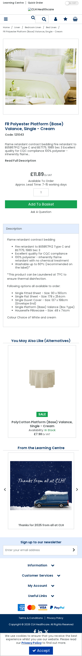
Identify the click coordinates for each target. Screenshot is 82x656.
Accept (43, 650)
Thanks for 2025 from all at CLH (41, 525)
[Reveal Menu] (6, 19)
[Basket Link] (75, 20)
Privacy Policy (55, 617)
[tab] (41, 229)
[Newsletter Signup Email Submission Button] (74, 550)
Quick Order (35, 2)
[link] (34, 632)
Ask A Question (41, 212)
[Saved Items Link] (65, 19)
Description (14, 229)
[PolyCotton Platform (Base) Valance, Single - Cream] (42, 379)
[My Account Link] (55, 19)
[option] (41, 77)
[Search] (44, 19)
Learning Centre (13, 2)
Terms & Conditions (31, 617)
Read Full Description (20, 161)
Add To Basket (41, 204)
